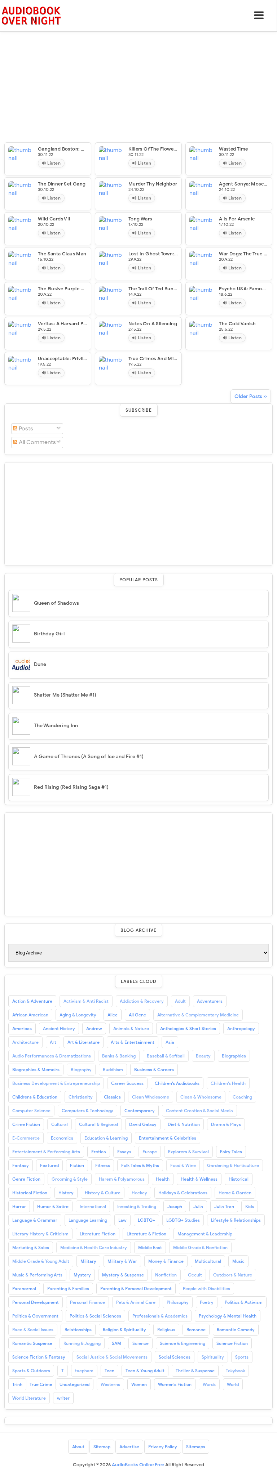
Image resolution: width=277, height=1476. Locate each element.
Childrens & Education (34, 1097)
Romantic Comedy (236, 1329)
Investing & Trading (136, 1206)
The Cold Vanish (237, 324)
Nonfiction (166, 1275)
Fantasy (20, 1165)
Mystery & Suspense (123, 1275)
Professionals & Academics (160, 1316)
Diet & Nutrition (184, 1124)
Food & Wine (183, 1165)
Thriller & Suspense (195, 1370)
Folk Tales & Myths (140, 1165)
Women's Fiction (175, 1384)
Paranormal (24, 1288)
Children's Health (228, 1083)
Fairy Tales (231, 1151)
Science (140, 1343)
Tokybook (235, 1370)
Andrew (94, 1028)
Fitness (102, 1165)
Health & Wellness (199, 1179)
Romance (196, 1329)
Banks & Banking (119, 1056)
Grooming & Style (70, 1179)
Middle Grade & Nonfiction (200, 1247)
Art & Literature (83, 1042)
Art (53, 1042)
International (93, 1206)
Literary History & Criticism (40, 1233)
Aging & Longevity (78, 1014)
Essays (124, 1151)
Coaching (242, 1097)
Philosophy (178, 1302)
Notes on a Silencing (152, 324)
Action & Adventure (32, 1001)
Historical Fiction (29, 1192)
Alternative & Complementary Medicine (198, 1014)
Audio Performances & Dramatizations (51, 1056)
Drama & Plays (226, 1124)
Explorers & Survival (188, 1151)
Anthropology (241, 1028)
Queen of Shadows (56, 603)
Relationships (78, 1329)
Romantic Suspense (32, 1343)
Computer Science (31, 1110)
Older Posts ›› (250, 396)
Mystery (82, 1275)
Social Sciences (174, 1357)
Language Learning (88, 1220)
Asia (170, 1042)
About (78, 1446)
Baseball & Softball (166, 1056)
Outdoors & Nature (232, 1275)
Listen (53, 163)
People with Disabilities (206, 1288)
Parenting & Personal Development (136, 1288)
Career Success (127, 1083)
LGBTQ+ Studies (183, 1220)
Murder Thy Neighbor (152, 184)
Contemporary (139, 1110)
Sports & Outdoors (31, 1370)
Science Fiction (232, 1343)
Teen (109, 1370)
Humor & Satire (53, 1206)
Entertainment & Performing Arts (46, 1151)
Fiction (77, 1165)
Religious (166, 1329)
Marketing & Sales (30, 1247)
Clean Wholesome (150, 1097)
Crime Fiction (26, 1124)
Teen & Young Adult (145, 1370)
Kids (249, 1206)
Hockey (139, 1192)
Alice (112, 1014)
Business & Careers (154, 1069)
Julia (198, 1206)
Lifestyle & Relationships (236, 1220)
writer (63, 1398)
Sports (242, 1357)
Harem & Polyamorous (122, 1179)
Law (122, 1220)
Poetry (207, 1302)
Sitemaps (195, 1446)
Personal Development (35, 1302)
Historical (239, 1179)
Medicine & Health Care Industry (93, 1247)
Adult (180, 1001)
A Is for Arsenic (237, 219)
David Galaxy (143, 1124)
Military (88, 1261)
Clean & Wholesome (200, 1097)
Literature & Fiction (146, 1233)
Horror (19, 1206)
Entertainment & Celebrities (167, 1138)
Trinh (17, 1384)
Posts (25, 428)
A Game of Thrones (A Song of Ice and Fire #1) (89, 756)
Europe (149, 1151)
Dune (40, 664)
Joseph (174, 1206)
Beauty (203, 1056)
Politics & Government (35, 1316)
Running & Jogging (82, 1343)
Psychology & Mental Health (227, 1316)
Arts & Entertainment (132, 1042)
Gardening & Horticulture (233, 1165)
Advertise (129, 1446)
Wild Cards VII (54, 219)
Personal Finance (87, 1302)
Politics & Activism (244, 1302)
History (66, 1192)
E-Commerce (26, 1138)
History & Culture (102, 1192)
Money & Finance (166, 1261)
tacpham (84, 1370)
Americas (22, 1028)
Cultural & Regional (98, 1124)
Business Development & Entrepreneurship (56, 1083)
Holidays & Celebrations (182, 1192)
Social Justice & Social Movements (112, 1357)
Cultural (59, 1124)
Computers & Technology (87, 1110)
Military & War (122, 1261)
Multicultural (208, 1261)
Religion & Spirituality (124, 1329)
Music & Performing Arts (37, 1275)
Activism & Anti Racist (86, 1001)
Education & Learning (106, 1138)
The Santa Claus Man (62, 254)
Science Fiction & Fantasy (38, 1357)
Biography (81, 1069)
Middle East (150, 1247)
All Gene (137, 1014)
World (233, 1384)
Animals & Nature (131, 1028)
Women (139, 1384)
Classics (112, 1097)
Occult (195, 1275)
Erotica (98, 1151)
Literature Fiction (97, 1233)
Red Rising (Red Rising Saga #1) (71, 787)
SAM (116, 1343)
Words (209, 1384)
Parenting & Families (68, 1288)
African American (30, 1014)
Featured (49, 1165)
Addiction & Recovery (142, 1001)
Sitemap (101, 1446)
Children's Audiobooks (177, 1083)
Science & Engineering (182, 1343)
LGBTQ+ (146, 1220)
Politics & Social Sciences (95, 1316)
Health (163, 1179)
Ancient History (59, 1028)
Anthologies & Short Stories (188, 1028)
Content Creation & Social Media (199, 1110)
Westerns (110, 1384)
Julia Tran (224, 1206)
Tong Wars (140, 219)
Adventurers (210, 1001)
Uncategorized (74, 1384)
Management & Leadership (204, 1233)
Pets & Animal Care (135, 1302)
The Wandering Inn (56, 726)
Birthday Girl (49, 634)
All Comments (36, 442)
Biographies (234, 1056)
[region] (138, 513)
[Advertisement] (138, 50)
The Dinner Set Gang (62, 184)
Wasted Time (233, 149)
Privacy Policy (162, 1446)
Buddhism (113, 1069)
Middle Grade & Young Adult (40, 1261)
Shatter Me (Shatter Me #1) (65, 695)
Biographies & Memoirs (36, 1069)
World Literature (29, 1398)
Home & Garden (235, 1192)
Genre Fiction (26, 1179)
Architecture (25, 1042)
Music (238, 1261)
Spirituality (213, 1357)
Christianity (81, 1097)
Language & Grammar (34, 1220)
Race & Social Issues (32, 1329)
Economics (62, 1138)
